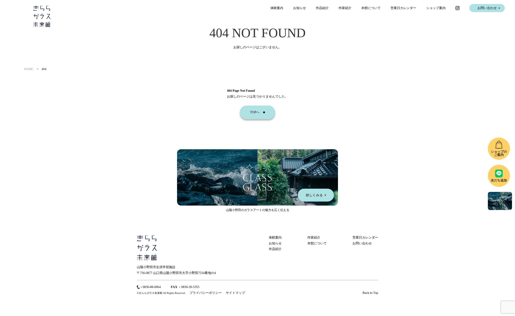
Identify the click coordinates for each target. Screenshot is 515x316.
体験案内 (276, 8)
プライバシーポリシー (206, 292)
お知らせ (299, 8)
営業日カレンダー (403, 8)
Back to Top (370, 292)
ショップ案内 (436, 8)
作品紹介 (322, 8)
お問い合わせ (487, 8)
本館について (371, 8)
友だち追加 (499, 180)
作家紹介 (345, 8)
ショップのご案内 (499, 153)
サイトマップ (235, 292)
